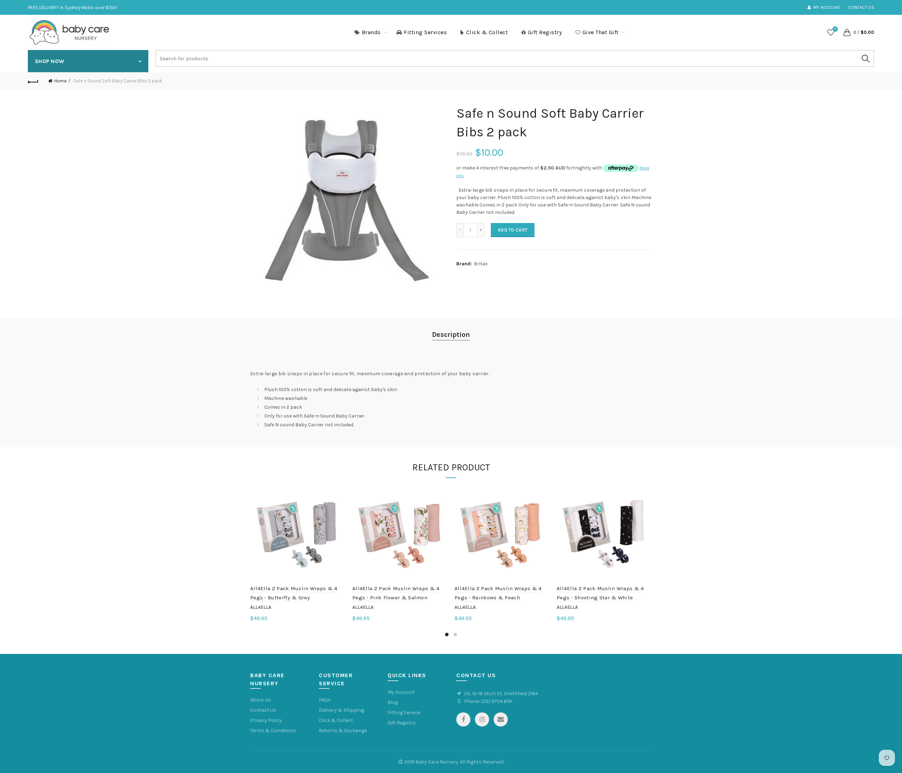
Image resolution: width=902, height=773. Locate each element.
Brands (371, 32)
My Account (401, 692)
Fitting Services (425, 32)
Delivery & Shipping (341, 710)
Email (501, 719)
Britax (481, 264)
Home (60, 81)
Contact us (861, 7)
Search (865, 58)
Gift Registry (545, 32)
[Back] (33, 81)
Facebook (463, 719)
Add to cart (512, 230)
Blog (393, 702)
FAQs (324, 700)
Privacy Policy (266, 720)
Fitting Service (404, 713)
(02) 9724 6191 (496, 701)
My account (826, 7)
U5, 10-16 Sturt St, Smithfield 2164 (501, 694)
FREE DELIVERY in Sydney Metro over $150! (72, 7)
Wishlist (835, 29)
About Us (260, 700)
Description (451, 334)
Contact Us (263, 710)
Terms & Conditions (273, 731)
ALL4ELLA (260, 607)
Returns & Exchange (343, 731)
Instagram (482, 719)
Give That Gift (600, 32)
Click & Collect (487, 32)
